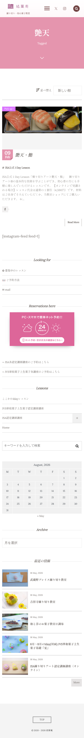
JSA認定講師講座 (12, 418)
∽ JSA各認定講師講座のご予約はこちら (25, 362)
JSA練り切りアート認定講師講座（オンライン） (54, 668)
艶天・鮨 (23, 155)
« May (40, 516)
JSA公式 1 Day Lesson (17, 167)
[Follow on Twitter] (56, 8)
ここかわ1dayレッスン (15, 399)
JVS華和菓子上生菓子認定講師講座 (23, 408)
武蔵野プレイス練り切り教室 (48, 580)
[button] (76, 8)
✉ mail (6, 289)
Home (5, 427)
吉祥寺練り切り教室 (42, 602)
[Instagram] (64, 8)
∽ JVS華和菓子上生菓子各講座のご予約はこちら (31, 372)
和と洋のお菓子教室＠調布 (47, 624)
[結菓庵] (18, 6)
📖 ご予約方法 (11, 280)
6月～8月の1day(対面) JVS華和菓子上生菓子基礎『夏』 (54, 646)
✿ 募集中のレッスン (14, 270)
